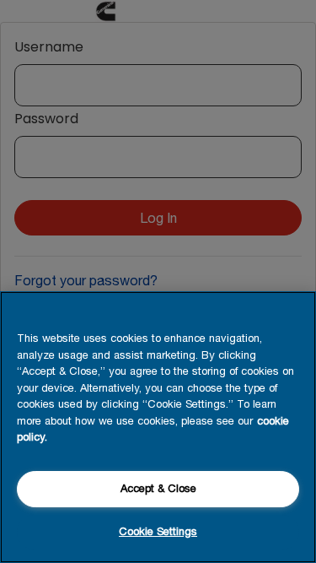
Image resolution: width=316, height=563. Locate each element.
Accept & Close (158, 488)
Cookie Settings (158, 531)
